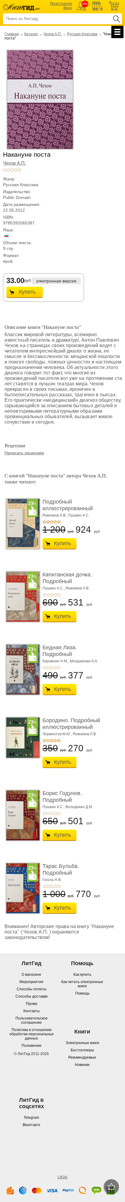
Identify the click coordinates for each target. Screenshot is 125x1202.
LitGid (62, 1177)
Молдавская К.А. (84, 661)
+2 (8, 170)
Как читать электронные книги (82, 984)
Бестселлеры (82, 1050)
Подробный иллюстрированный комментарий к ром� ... (72, 508)
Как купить (82, 974)
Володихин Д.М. (79, 807)
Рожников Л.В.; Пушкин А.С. (66, 515)
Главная (12, 34)
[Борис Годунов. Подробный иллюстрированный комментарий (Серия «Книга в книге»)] (21, 815)
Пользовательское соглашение (31, 1020)
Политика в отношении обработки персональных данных (31, 1034)
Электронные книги (82, 1043)
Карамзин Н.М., (55, 661)
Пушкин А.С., (53, 588)
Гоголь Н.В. (52, 880)
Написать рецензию (24, 452)
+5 (19, 170)
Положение (32, 1045)
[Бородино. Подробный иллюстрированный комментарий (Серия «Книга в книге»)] (21, 738)
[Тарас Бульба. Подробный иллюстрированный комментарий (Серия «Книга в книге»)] (21, 888)
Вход (67, 8)
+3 (12, 170)
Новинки (82, 1065)
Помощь (82, 993)
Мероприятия (31, 982)
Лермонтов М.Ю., (57, 734)
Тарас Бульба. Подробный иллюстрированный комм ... (67, 876)
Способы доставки (31, 996)
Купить (27, 292)
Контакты (31, 1011)
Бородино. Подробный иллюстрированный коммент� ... (71, 726)
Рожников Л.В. (78, 588)
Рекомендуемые (82, 1057)
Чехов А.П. (52, 34)
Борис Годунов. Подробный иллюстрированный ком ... (67, 803)
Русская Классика (82, 34)
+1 (5, 170)
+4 (16, 170)
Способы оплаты (31, 989)
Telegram (31, 1117)
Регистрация (61, 4)
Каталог (31, 34)
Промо (31, 1004)
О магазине (31, 974)
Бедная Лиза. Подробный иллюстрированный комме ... (67, 657)
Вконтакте (31, 1125)
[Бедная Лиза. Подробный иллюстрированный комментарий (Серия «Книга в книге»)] (21, 670)
